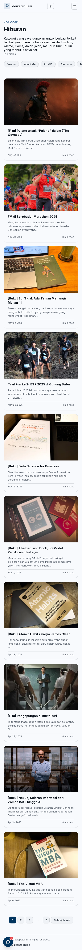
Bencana (66, 64)
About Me (29, 64)
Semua (11, 64)
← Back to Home (20, 944)
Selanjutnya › (62, 920)
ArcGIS (48, 64)
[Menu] (74, 6)
